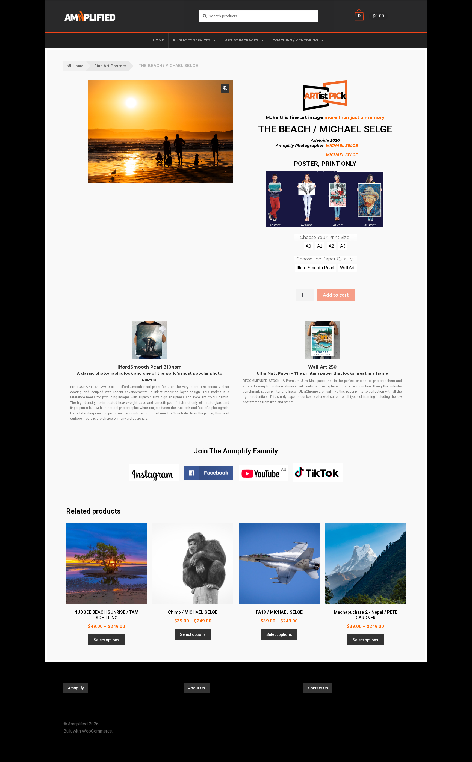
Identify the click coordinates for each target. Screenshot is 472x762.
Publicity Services (191, 40)
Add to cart (336, 295)
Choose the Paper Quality (324, 259)
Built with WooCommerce (87, 731)
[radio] (308, 246)
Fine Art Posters (110, 66)
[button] (225, 88)
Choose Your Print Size (324, 237)
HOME (158, 40)
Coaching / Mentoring (295, 40)
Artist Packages (241, 40)
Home (78, 66)
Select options (106, 640)
